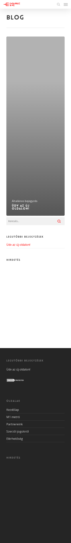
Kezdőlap (12, 410)
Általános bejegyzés (24, 201)
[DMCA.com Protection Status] (15, 384)
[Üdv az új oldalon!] (35, 126)
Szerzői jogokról (17, 431)
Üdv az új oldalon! (18, 369)
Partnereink (14, 424)
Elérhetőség (14, 439)
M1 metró (13, 417)
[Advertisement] (35, 500)
